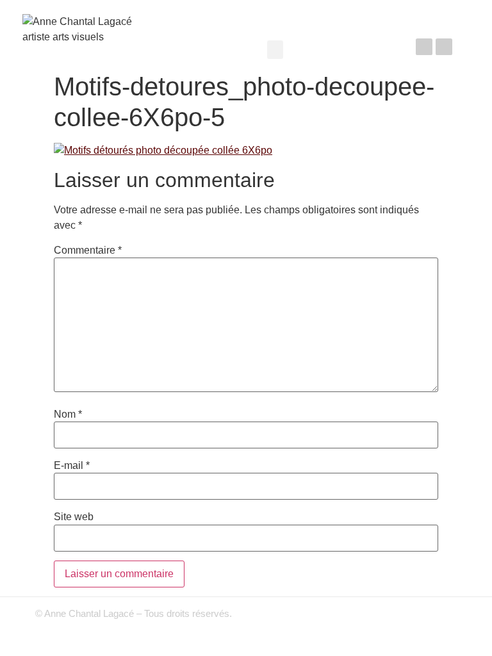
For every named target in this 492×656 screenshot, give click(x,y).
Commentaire (88, 250)
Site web (74, 517)
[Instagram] (444, 46)
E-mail (72, 466)
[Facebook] (424, 46)
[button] (275, 49)
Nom (68, 414)
